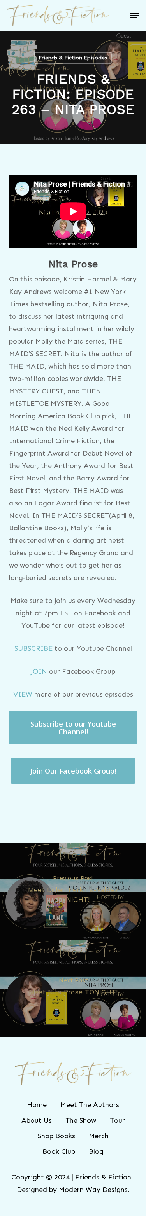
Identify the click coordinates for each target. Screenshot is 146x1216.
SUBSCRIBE (33, 648)
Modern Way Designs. (94, 1189)
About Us (36, 1120)
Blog (96, 1151)
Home (37, 1105)
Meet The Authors (89, 1105)
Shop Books (56, 1136)
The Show (80, 1120)
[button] (134, 15)
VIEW (22, 694)
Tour (117, 1120)
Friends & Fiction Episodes (73, 57)
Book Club (58, 1151)
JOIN (39, 671)
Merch (99, 1136)
